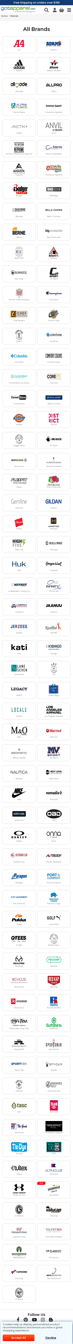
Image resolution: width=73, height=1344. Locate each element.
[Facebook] (18, 1320)
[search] (46, 10)
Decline (50, 1337)
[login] (55, 10)
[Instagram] (43, 1320)
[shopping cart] (61, 10)
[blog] (51, 1320)
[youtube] (34, 1320)
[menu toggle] (68, 10)
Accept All (18, 1337)
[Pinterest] (26, 1320)
